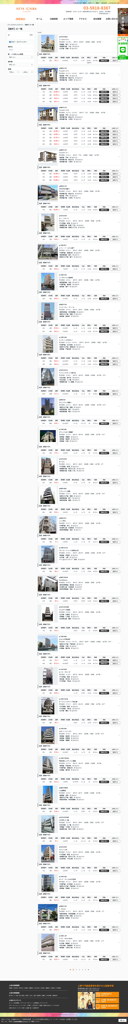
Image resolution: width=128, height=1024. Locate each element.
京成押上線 (63, 528)
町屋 (65, 215)
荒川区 (62, 37)
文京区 (62, 669)
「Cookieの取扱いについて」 (21, 1021)
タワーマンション (14, 1005)
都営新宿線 (63, 255)
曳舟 (71, 530)
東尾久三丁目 (72, 227)
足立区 (16, 988)
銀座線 (62, 555)
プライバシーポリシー (26, 1003)
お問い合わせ (12, 1008)
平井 (67, 76)
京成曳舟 (71, 528)
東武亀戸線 (63, 78)
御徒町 (68, 943)
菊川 (69, 255)
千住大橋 (70, 858)
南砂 (65, 429)
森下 (65, 245)
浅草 (75, 559)
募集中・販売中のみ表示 (19, 42)
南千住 (66, 370)
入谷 (30, 995)
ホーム (11, 1003)
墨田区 (62, 68)
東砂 (65, 728)
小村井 (70, 80)
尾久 (67, 44)
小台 (69, 46)
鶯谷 (69, 619)
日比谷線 (63, 377)
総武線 (62, 76)
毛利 (65, 275)
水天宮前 (70, 345)
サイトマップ (43, 1003)
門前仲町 (68, 349)
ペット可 (22, 1005)
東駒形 (66, 788)
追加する (115, 60)
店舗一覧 (28, 1008)
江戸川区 (36, 988)
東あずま (71, 78)
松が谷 (66, 547)
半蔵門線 (63, 253)
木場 (67, 441)
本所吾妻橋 (71, 312)
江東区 (62, 245)
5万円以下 (35, 1005)
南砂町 (68, 439)
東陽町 (68, 437)
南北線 (62, 679)
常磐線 (62, 616)
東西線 (62, 349)
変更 (31, 35)
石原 (65, 304)
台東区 (62, 547)
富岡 (65, 636)
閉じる (122, 1020)
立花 (65, 68)
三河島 (68, 616)
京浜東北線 (63, 619)
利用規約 (36, 1003)
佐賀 (65, 337)
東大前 (68, 679)
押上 (65, 518)
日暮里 (68, 614)
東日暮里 (66, 607)
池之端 (66, 699)
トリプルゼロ (55, 1005)
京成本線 (63, 858)
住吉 (69, 282)
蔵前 (69, 500)
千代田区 (58, 988)
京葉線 (62, 648)
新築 (41, 1005)
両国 (71, 314)
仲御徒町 (70, 945)
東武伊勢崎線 (64, 530)
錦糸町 (69, 284)
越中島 (68, 648)
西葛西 (68, 738)
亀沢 (65, 488)
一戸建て (28, 1005)
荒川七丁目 (71, 468)
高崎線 (62, 44)
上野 (67, 557)
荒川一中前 (71, 829)
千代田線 (63, 223)
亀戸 (67, 286)
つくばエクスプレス (66, 559)
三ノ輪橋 (71, 382)
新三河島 (21, 995)
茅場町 (68, 888)
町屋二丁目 (71, 225)
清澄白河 (70, 253)
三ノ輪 (69, 380)
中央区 (53, 988)
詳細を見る (104, 60)
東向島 (66, 577)
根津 (65, 669)
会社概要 (16, 1003)
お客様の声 (36, 1008)
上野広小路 (69, 947)
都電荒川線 (63, 46)
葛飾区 (48, 988)
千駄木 (69, 681)
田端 (67, 48)
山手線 (62, 48)
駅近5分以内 (47, 1005)
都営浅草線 (63, 312)
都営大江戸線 (64, 257)
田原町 (68, 555)
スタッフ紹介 (21, 1008)
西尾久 (66, 37)
